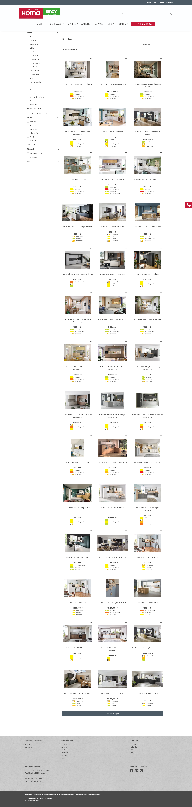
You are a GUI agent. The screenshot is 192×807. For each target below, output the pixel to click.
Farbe (29, 117)
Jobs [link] (155, 3)
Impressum (28, 794)
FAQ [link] (132, 752)
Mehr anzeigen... (33, 144)
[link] (188, 205)
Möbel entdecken (34, 108)
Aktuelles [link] (134, 747)
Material (30, 149)
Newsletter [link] (169, 3)
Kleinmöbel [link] (64, 752)
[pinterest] (141, 770)
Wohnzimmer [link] (65, 744)
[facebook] (131, 770)
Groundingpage (81, 794)
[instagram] (136, 770)
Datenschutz (37, 794)
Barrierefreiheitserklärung (51, 794)
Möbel (29, 32)
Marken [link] (133, 750)
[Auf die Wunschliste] (91, 58)
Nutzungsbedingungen (67, 794)
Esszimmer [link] (64, 747)
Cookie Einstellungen (94, 794)
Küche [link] (63, 758)
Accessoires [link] (65, 755)
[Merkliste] (171, 13)
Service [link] (133, 744)
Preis (29, 161)
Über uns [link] (148, 3)
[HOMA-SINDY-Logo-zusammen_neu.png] (40, 13)
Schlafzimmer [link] (65, 750)
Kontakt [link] (161, 3)
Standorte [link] (28, 747)
